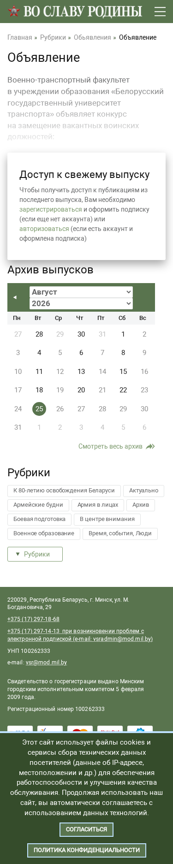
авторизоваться (44, 228)
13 (81, 371)
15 (123, 371)
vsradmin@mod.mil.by (122, 639)
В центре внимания (107, 518)
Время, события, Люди (120, 533)
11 (39, 371)
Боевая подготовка (39, 518)
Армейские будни (38, 504)
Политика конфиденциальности (87, 849)
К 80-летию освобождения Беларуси (64, 490)
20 (81, 390)
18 (39, 390)
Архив (140, 504)
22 (123, 390)
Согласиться (86, 829)
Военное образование (43, 533)
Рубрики (37, 554)
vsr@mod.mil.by (46, 662)
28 (39, 334)
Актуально (143, 490)
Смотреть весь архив (110, 446)
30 (81, 334)
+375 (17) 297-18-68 (33, 619)
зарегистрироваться (50, 209)
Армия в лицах (98, 504)
